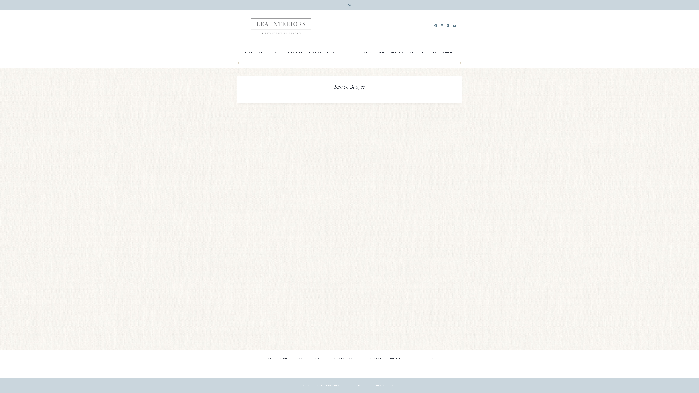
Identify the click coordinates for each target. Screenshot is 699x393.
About (263, 52)
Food (278, 52)
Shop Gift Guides (423, 52)
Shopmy (448, 52)
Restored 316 (386, 385)
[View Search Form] (349, 5)
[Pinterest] (448, 25)
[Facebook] (436, 25)
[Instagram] (442, 25)
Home (249, 52)
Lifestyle (295, 52)
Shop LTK (397, 52)
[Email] (454, 25)
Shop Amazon (374, 52)
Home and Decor (321, 52)
